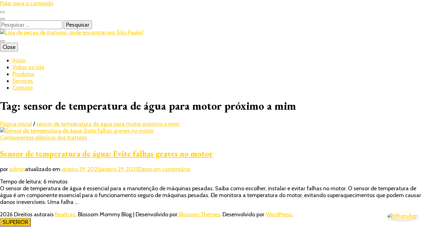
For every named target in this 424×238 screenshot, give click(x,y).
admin (17, 169)
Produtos (23, 74)
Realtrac (65, 214)
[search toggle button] (2, 19)
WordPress (279, 214)
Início (18, 60)
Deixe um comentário (164, 169)
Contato (22, 87)
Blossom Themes (199, 214)
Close (9, 47)
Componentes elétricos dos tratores (43, 137)
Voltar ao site (28, 67)
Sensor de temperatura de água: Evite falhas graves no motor (106, 153)
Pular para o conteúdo (26, 3)
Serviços (22, 80)
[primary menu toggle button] (2, 41)
